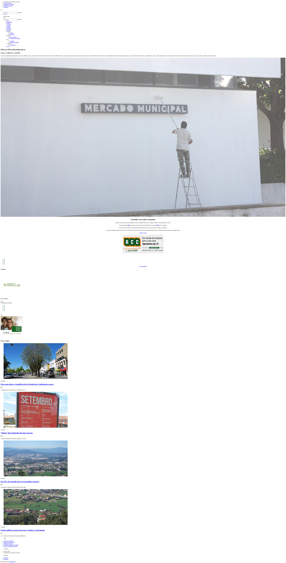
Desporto (9, 27)
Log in (5, 14)
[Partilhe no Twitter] (4, 260)
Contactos (6, 7)
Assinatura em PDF (14, 42)
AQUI (157, 225)
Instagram (6, 559)
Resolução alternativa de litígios (11, 545)
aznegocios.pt (12, 561)
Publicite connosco (8, 5)
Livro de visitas (13, 37)
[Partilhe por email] (4, 262)
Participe (9, 35)
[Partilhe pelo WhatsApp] (4, 263)
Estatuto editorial (7, 3)
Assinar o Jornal (143, 232)
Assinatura (9, 43)
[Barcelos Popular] (1, 10)
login (129, 225)
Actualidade (9, 22)
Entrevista (9, 29)
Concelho (9, 25)
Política (8, 23)
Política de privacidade (9, 542)
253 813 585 (7, 551)
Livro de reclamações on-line (10, 546)
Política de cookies (8, 543)
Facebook (6, 557)
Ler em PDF (12, 45)
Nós (7, 39)
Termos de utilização (8, 541)
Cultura (8, 26)
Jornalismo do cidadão (9, 4)
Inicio (8, 21)
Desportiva (12, 34)
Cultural (11, 33)
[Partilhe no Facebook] (4, 259)
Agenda (8, 31)
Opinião (8, 30)
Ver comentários (143, 266)
